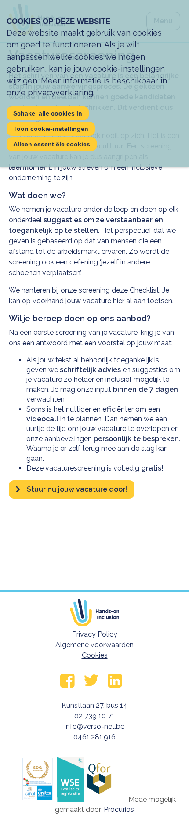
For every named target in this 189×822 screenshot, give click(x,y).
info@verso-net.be (94, 726)
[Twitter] (67, 680)
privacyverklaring (60, 92)
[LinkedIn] (115, 680)
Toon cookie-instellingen (50, 128)
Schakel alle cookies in (47, 113)
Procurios (119, 809)
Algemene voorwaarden (94, 645)
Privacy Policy (94, 634)
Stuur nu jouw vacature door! (77, 489)
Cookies (95, 655)
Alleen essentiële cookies (51, 144)
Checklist (144, 290)
